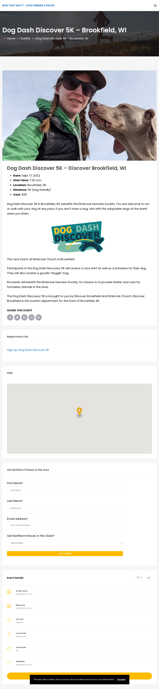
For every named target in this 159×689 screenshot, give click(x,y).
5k (17, 650)
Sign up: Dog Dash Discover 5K (28, 350)
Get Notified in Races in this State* (31, 536)
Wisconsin (21, 636)
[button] (79, 413)
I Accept (121, 679)
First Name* (15, 483)
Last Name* (15, 501)
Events (25, 38)
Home (11, 38)
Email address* (17, 519)
